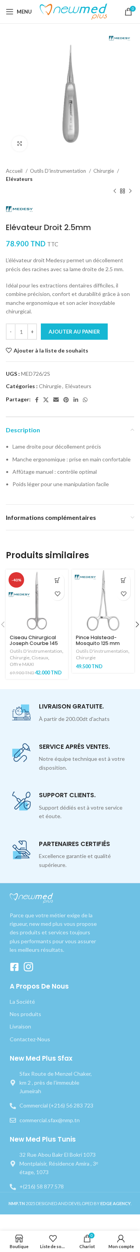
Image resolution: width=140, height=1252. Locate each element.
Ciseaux (40, 657)
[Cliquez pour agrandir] (19, 143)
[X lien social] (46, 400)
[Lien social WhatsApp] (85, 400)
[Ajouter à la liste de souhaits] (57, 593)
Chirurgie (104, 171)
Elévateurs (19, 179)
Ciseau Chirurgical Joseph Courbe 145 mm (34, 643)
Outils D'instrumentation (58, 171)
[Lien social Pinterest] (66, 400)
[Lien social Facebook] (37, 400)
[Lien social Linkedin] (75, 400)
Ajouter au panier (74, 331)
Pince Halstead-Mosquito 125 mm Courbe (98, 643)
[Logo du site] (74, 11)
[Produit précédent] (115, 191)
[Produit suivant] (130, 191)
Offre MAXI (22, 664)
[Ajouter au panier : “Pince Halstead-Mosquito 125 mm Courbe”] (123, 580)
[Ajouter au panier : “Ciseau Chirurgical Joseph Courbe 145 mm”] (57, 580)
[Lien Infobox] (70, 713)
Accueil (15, 171)
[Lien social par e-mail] (56, 400)
